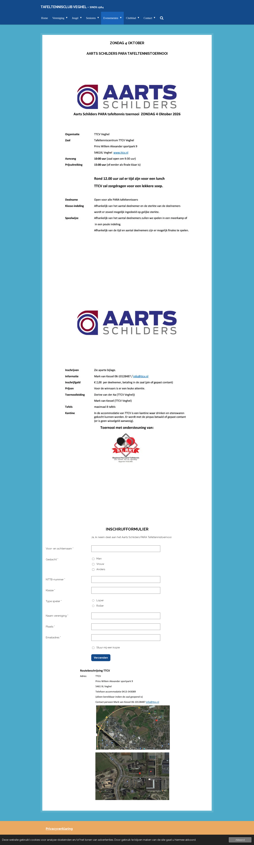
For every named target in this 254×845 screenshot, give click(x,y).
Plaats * (50, 626)
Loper (100, 600)
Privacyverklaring (59, 828)
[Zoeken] (161, 18)
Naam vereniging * (57, 615)
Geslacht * (52, 559)
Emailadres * (53, 637)
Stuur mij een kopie (108, 647)
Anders (100, 569)
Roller (100, 605)
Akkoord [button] (240, 839)
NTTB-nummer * (55, 579)
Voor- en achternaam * (59, 548)
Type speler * (54, 601)
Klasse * (50, 590)
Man (99, 558)
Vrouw (100, 564)
